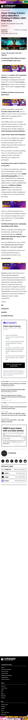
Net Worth (3, 714)
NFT (2, 692)
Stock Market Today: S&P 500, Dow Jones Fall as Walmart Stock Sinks (13, 384)
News (2, 405)
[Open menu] (26, 6)
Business (3, 686)
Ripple (6, 405)
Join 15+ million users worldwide (14, 365)
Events (2, 708)
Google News (4, 677)
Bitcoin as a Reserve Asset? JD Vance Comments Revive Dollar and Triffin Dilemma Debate (13, 397)
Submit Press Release (6, 675)
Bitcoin (2, 693)
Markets (7, 418)
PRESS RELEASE (5, 10)
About (2, 667)
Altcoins (3, 697)
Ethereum (3, 695)
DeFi (2, 690)
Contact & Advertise (6, 669)
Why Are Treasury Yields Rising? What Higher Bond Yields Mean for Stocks (13, 390)
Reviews (3, 706)
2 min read (4, 32)
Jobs (2, 710)
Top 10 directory (5, 712)
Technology (4, 688)
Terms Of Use (4, 673)
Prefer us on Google (21, 30)
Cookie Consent (5, 679)
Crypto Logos (4, 704)
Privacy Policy (6, 443)
